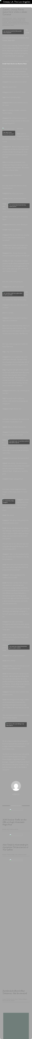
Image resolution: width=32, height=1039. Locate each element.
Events (12, 999)
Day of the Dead (21, 18)
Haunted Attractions (7, 19)
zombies (13, 1000)
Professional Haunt (6, 21)
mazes (12, 25)
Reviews (4, 829)
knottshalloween (6, 25)
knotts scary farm (25, 24)
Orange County (21, 19)
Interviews (14, 19)
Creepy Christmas (6, 999)
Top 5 (8, 829)
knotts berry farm (16, 24)
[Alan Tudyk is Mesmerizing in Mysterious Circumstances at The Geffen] (16, 840)
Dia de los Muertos (24, 22)
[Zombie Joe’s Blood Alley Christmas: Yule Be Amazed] (16, 986)
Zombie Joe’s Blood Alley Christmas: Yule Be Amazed (14, 991)
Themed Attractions (16, 21)
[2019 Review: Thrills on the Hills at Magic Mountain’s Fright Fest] (16, 815)
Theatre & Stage (11, 854)
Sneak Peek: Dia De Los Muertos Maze (14, 64)
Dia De (18, 22)
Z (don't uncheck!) (14, 829)
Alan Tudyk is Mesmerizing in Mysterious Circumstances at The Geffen (15, 847)
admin (14, 18)
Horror (16, 999)
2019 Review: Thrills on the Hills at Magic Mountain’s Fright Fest (14, 822)
